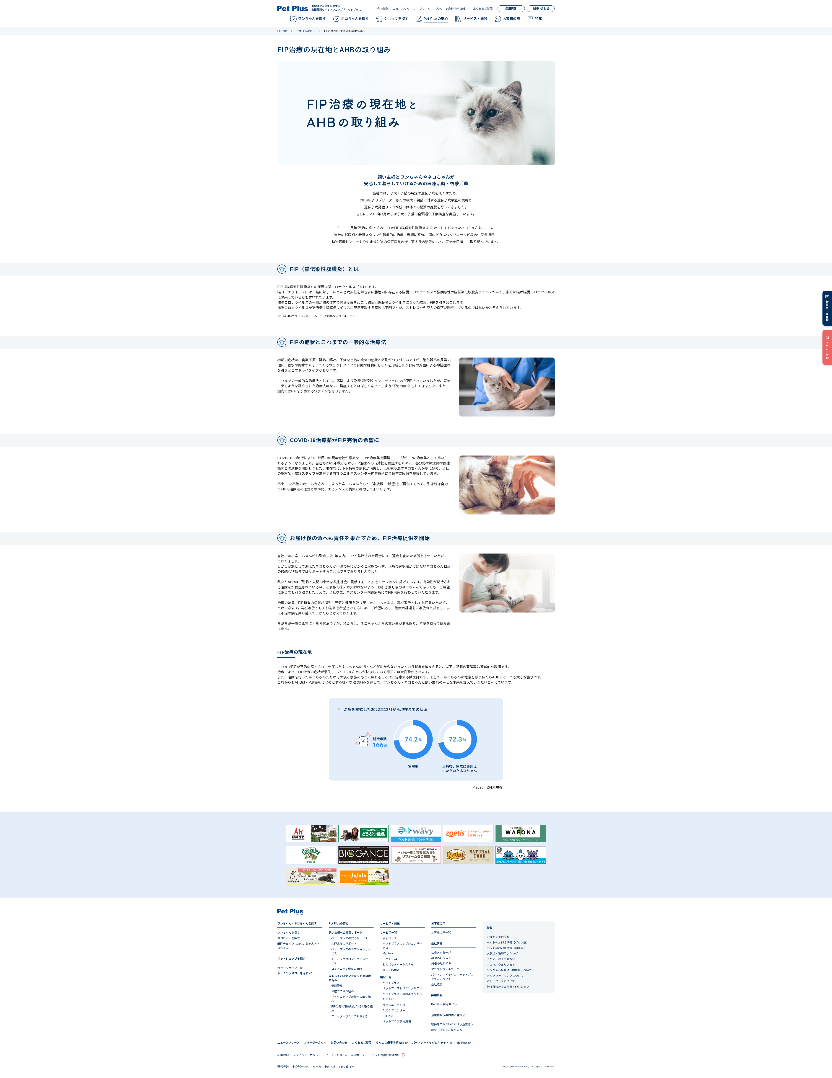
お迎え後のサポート (344, 943)
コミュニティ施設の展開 (346, 968)
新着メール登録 (827, 310)
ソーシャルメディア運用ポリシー (346, 1055)
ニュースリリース (404, 8)
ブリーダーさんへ (430, 8)
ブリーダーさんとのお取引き (349, 1016)
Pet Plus (282, 31)
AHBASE (388, 999)
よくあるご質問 (483, 8)
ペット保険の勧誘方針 (386, 1055)
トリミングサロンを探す (292, 973)
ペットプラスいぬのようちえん (402, 994)
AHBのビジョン (441, 958)
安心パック (390, 938)
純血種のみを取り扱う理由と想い (508, 986)
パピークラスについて (501, 981)
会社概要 (436, 984)
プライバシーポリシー (307, 1055)
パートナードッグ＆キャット (430, 1042)
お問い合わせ (540, 8)
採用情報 (511, 8)
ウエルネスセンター (395, 1005)
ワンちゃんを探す (288, 932)
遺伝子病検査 (391, 970)
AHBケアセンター (394, 1010)
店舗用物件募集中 (457, 8)
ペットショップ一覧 (290, 968)
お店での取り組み (342, 991)
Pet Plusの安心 (305, 31)
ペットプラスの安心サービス (349, 938)
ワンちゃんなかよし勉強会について (509, 970)
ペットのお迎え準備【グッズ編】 (508, 942)
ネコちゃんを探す (288, 938)
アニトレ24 (390, 959)
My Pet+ (388, 953)
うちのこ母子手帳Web (501, 959)
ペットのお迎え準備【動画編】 (506, 948)
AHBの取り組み (441, 963)
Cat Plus (388, 1016)
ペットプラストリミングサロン (402, 988)
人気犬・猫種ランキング (502, 953)
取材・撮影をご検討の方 (446, 1030)
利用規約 (283, 1055)
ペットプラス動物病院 (397, 1021)
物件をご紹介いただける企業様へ (452, 1024)
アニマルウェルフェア (445, 969)
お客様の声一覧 (441, 932)
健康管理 (337, 985)
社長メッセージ (441, 952)
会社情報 (382, 8)
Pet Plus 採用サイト (444, 1004)
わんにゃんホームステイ (398, 964)
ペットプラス (391, 983)
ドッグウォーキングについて (505, 975)
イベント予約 (827, 350)
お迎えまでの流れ (498, 937)
